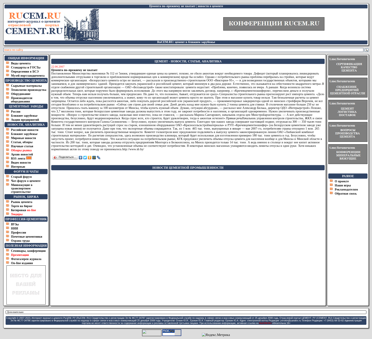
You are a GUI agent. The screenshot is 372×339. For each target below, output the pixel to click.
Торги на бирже (21, 206)
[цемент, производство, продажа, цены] (52, 39)
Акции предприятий (25, 119)
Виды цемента (21, 63)
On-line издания (22, 263)
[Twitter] (85, 157)
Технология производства (28, 89)
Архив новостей (22, 154)
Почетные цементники (26, 236)
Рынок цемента (21, 202)
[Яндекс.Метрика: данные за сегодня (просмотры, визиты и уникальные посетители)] (216, 335)
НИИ (14, 228)
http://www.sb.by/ (133, 149)
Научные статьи (22, 146)
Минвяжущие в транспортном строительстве (22, 188)
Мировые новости (23, 138)
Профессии (18, 232)
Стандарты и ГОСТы (25, 67)
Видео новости (21, 162)
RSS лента (18, 158)
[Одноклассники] (89, 157)
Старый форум (21, 176)
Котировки (23, 210)
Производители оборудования (21, 99)
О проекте (342, 181)
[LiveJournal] (98, 157)
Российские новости (24, 130)
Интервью (18, 166)
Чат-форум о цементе (25, 181)
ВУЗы (15, 224)
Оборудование (20, 94)
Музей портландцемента (28, 75)
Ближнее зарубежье (24, 115)
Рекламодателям (346, 189)
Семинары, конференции (28, 250)
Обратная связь (346, 193)
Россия (15, 111)
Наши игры (343, 185)
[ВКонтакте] (80, 157)
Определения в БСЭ (25, 71)
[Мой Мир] (94, 157)
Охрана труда (20, 240)
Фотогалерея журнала (26, 259)
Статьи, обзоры (22, 142)
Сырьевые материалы (26, 85)
